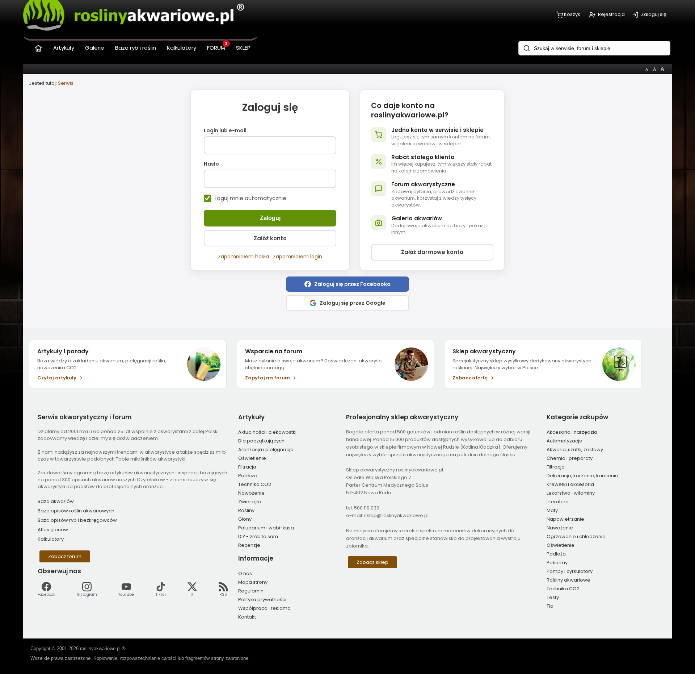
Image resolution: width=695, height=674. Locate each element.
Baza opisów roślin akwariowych (76, 510)
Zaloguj (270, 218)
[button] (347, 284)
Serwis (65, 83)
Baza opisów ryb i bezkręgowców (77, 520)
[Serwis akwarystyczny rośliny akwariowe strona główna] (38, 46)
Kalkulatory (51, 539)
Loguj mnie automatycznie (250, 198)
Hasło (211, 164)
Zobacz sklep (372, 562)
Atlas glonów (53, 529)
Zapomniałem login (297, 256)
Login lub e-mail (225, 131)
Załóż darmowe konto (432, 252)
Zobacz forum (64, 556)
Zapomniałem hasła (243, 256)
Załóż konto (270, 238)
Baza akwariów (56, 501)
